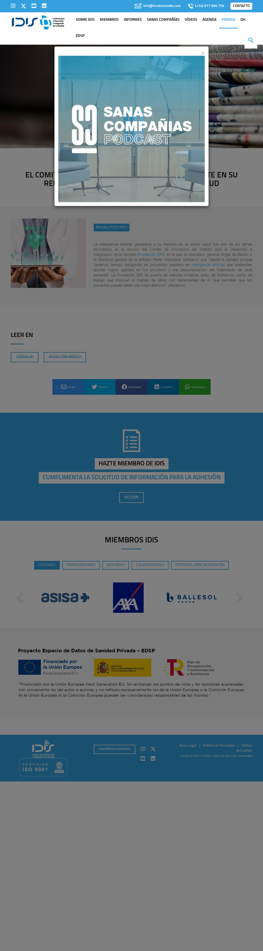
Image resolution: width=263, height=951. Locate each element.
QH (243, 20)
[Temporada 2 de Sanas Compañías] (131, 129)
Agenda (209, 20)
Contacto (241, 6)
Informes (133, 20)
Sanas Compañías (163, 20)
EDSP (80, 36)
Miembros (109, 20)
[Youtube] (34, 6)
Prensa (228, 20)
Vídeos (191, 20)
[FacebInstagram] (13, 6)
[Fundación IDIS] (38, 22)
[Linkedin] (44, 6)
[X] (23, 6)
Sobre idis (85, 20)
